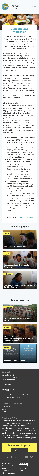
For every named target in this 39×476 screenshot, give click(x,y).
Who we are (6, 463)
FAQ (21, 470)
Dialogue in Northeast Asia (15, 246)
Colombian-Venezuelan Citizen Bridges (17, 319)
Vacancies (5, 470)
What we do (24, 463)
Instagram (16, 457)
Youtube (26, 457)
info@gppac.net (8, 390)
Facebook (30, 217)
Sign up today (20, 449)
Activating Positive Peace (14, 360)
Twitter (21, 217)
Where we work (7, 466)
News (4, 409)
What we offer (25, 466)
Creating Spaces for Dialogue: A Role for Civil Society (19, 286)
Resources (6, 411)
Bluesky (31, 457)
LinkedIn (21, 457)
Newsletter (6, 406)
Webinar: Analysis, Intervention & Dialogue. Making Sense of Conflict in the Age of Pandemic (19, 338)
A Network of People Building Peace (15, 6)
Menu (34, 7)
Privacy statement (8, 473)
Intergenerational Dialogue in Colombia (16, 266)
